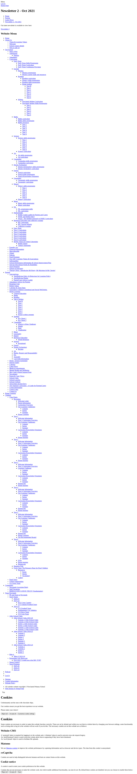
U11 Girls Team (23, 614)
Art (15, 153)
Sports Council (14, 662)
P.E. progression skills (25, 209)
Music (16, 201)
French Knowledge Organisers (28, 176)
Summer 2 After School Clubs (28, 629)
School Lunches (14, 380)
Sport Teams (13, 597)
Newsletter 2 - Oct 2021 (13, 22)
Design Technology (20, 165)
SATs (20, 560)
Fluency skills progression (31, 80)
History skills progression (26, 186)
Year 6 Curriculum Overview (28, 543)
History (16, 184)
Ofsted (11, 253)
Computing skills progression (28, 161)
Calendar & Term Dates (17, 288)
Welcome (12, 44)
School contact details (16, 46)
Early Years (17, 61)
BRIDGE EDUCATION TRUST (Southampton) (26, 591)
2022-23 (16, 606)
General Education (20, 293)
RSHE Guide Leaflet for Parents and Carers (33, 215)
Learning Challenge (24, 468)
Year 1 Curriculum (20, 230)
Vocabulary (26, 576)
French (16, 171)
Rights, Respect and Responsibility (25, 353)
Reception (17, 399)
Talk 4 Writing (18, 299)
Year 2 (29, 90)
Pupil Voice (13, 579)
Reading (21, 76)
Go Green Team (14, 583)
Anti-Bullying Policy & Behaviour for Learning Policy (32, 276)
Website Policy (10, 683)
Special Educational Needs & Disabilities (23, 265)
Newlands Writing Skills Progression (34, 103)
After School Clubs (15, 616)
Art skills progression (25, 155)
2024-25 (16, 599)
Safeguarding (13, 261)
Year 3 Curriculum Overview (28, 466)
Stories (24, 574)
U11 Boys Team (23, 612)
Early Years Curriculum (26, 65)
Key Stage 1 (22, 318)
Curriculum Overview (25, 405)
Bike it (11, 654)
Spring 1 (21, 637)
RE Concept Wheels (25, 224)
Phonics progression (29, 73)
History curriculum (24, 199)
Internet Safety (14, 363)
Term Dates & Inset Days (18, 384)
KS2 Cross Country (24, 603)
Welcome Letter (23, 401)
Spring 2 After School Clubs (27, 626)
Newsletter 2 (5, 29)
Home (7, 16)
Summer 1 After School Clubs (28, 628)
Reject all (4, 714)
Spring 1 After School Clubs (27, 624)
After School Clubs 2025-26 (23, 618)
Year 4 (29, 94)
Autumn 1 (21, 633)
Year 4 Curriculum (20, 236)
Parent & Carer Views (16, 376)
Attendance (13, 57)
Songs (24, 572)
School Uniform (14, 382)
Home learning (23, 437)
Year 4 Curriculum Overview (28, 491)
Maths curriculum (24, 119)
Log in (3, 4)
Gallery (20, 578)
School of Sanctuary (16, 268)
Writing (20, 99)
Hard (19, 328)
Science (16, 136)
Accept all (13, 714)
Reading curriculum (29, 78)
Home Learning (14, 291)
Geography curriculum (25, 182)
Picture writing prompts (26, 315)
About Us (8, 40)
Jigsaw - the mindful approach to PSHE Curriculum (35, 219)
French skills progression (26, 174)
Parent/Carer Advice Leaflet (23, 280)
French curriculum (24, 172)
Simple (20, 326)
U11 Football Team (24, 608)
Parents (7, 18)
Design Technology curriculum (28, 169)
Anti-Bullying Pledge (21, 278)
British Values (22, 243)
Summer (25, 412)
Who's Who (13, 51)
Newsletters (13, 374)
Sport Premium (14, 267)
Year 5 (29, 96)
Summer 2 (21, 643)
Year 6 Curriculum (20, 240)
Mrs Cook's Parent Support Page (20, 372)
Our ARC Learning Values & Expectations (23, 259)
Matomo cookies (11, 748)
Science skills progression (26, 138)
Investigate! (22, 343)
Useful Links (13, 389)
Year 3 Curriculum (20, 234)
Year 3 (29, 92)
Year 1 (29, 88)
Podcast (7, 672)
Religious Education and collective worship (28, 220)
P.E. (15, 207)
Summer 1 (21, 641)
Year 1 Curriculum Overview (28, 420)
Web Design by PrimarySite (14, 689)
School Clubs (14, 378)
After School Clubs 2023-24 (23, 645)
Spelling (16, 316)
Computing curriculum (25, 163)
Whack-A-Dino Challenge (27, 324)
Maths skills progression (26, 121)
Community (9, 585)
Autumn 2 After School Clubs (28, 622)
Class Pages (13, 397)
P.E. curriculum (23, 211)
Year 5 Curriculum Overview (28, 516)
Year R (29, 86)
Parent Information (24, 403)
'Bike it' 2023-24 (19, 656)
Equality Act (13, 247)
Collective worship (24, 226)
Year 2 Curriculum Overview (28, 443)
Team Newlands (10, 593)
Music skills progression (26, 203)
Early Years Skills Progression (28, 63)
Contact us (13, 391)
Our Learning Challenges (26, 407)
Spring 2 (21, 639)
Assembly (17, 357)
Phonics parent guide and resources (34, 75)
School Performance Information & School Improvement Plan (30, 263)
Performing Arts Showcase (18, 658)
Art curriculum (23, 157)
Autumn (25, 409)
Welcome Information (25, 418)
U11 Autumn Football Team (27, 604)
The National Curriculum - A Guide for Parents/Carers (27, 386)
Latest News (9, 20)
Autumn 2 (21, 635)
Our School (9, 50)
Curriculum (13, 59)
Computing (17, 159)
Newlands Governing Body (18, 587)
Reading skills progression (31, 82)
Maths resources (23, 123)
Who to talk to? (14, 48)
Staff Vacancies (14, 589)
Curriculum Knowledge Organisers (30, 430)
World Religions (23, 339)
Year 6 (29, 98)
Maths (16, 117)
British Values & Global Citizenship (26, 242)
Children (8, 395)
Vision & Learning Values (18, 42)
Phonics (20, 71)
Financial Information (16, 249)
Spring (24, 411)
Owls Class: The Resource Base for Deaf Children (31, 568)
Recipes (20, 349)
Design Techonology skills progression (31, 167)
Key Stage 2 (22, 320)
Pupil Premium (14, 257)
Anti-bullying (14, 274)
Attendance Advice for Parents (19, 282)
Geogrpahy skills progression (28, 180)
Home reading (27, 84)
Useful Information (15, 387)
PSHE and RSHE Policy (26, 217)
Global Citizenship (24, 245)
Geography (17, 178)
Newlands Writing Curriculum (32, 101)
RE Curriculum (23, 222)
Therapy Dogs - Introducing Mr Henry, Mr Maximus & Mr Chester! (32, 270)
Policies (16, 55)
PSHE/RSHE (18, 213)
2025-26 (16, 666)
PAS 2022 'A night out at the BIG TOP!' (27, 660)
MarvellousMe (14, 251)
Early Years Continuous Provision (29, 67)
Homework (22, 483)
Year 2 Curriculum (20, 232)
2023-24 (16, 601)
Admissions (13, 53)
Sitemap (8, 679)
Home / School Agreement (18, 361)
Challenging (22, 330)
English (16, 69)
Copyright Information (21, 359)
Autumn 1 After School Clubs (28, 620)
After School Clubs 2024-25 (23, 631)
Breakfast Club (14, 284)
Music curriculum (24, 205)
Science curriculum (24, 151)
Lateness (12, 364)
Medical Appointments (17, 368)
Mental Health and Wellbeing (19, 370)
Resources (21, 570)
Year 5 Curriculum (20, 238)
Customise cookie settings (26, 714)
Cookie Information (11, 681)
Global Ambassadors (16, 581)
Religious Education (20, 338)
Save (19, 772)
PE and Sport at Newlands (18, 595)
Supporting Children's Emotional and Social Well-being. (28, 290)
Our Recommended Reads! (27, 537)
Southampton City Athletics (27, 610)
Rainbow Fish (18, 566)
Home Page (5, 6)
